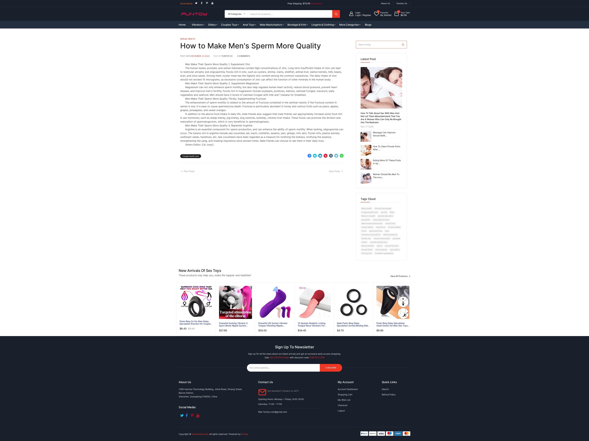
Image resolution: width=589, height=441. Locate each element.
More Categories (349, 24)
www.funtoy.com (200, 434)
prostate (396, 238)
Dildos (212, 24)
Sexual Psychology (383, 208)
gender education (385, 216)
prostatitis (366, 220)
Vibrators (197, 24)
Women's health (368, 216)
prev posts (189, 171)
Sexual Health (187, 39)
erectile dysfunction (378, 242)
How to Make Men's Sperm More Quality (250, 45)
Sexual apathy (394, 227)
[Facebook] (202, 3)
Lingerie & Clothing (323, 24)
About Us (385, 3)
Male (392, 212)
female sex (366, 238)
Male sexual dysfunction (372, 223)
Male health (367, 208)
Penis (364, 231)
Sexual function (391, 246)
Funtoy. (245, 434)
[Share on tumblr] (331, 156)
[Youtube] (212, 3)
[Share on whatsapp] (342, 156)
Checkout (342, 405)
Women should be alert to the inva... (386, 176)
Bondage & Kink (296, 24)
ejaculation (395, 249)
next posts (334, 171)
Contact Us (401, 3)
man (387, 231)
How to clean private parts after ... (386, 148)
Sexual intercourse (382, 238)
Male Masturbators (271, 24)
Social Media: (186, 3)
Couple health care (191, 156)
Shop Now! (316, 3)
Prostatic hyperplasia (384, 253)
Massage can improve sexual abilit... (384, 134)
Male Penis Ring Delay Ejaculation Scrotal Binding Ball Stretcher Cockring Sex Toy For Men (352, 324)
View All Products (399, 276)
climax (364, 242)
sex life (384, 212)
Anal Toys (248, 24)
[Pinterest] (207, 3)
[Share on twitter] (315, 156)
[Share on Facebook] (309, 156)
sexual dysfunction (381, 220)
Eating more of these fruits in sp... (387, 162)
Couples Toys (229, 24)
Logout (341, 410)
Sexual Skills (367, 249)
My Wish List (344, 400)
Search (336, 14)
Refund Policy (389, 394)
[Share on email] (320, 156)
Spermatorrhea (375, 231)
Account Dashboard (348, 389)
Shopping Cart (345, 394)
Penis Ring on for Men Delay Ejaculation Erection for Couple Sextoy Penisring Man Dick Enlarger (195, 322)
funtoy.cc (227, 56)
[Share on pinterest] (325, 156)
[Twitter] (196, 3)
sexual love (390, 223)
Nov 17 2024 (367, 126)
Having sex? (367, 253)
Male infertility (368, 246)
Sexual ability (367, 227)
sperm (379, 246)
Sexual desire (381, 249)
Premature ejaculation (371, 234)
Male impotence (390, 234)
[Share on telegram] (336, 156)
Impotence (380, 227)
